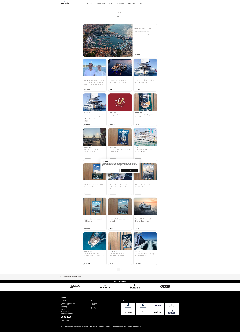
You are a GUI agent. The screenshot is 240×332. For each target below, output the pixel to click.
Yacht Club (93, 307)
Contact (140, 3)
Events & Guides (131, 3)
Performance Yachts (112, 1)
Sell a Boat (111, 3)
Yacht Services (120, 3)
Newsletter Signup (66, 320)
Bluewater (106, 1)
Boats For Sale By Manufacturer (134, 326)
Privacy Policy (101, 326)
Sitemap (124, 326)
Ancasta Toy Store (95, 308)
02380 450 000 (66, 311)
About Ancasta (94, 303)
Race (94, 1)
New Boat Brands (101, 3)
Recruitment (93, 304)
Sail (87, 1)
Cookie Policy (108, 326)
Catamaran (98, 1)
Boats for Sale (90, 3)
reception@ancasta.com (69, 313)
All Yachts (119, 1)
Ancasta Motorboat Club (96, 306)
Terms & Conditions (93, 326)
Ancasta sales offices (117, 326)
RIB (102, 1)
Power (91, 1)
